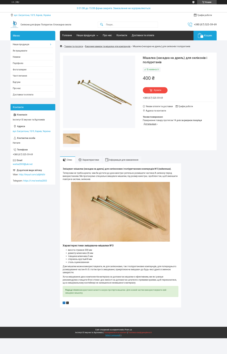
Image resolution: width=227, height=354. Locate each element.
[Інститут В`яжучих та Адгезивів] (14, 24)
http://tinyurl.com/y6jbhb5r (32, 174)
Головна (67, 35)
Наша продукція (85, 35)
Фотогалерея (19, 69)
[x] (67, 303)
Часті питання (20, 76)
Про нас (107, 35)
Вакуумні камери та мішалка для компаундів (107, 46)
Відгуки (16, 82)
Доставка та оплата (143, 35)
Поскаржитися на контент (115, 332)
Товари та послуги (73, 46)
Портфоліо (18, 63)
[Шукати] (101, 24)
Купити (157, 90)
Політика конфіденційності (140, 332)
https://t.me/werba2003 (35, 180)
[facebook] (64, 303)
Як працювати (20, 50)
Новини (16, 57)
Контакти (121, 35)
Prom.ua (128, 330)
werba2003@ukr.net (23, 164)
